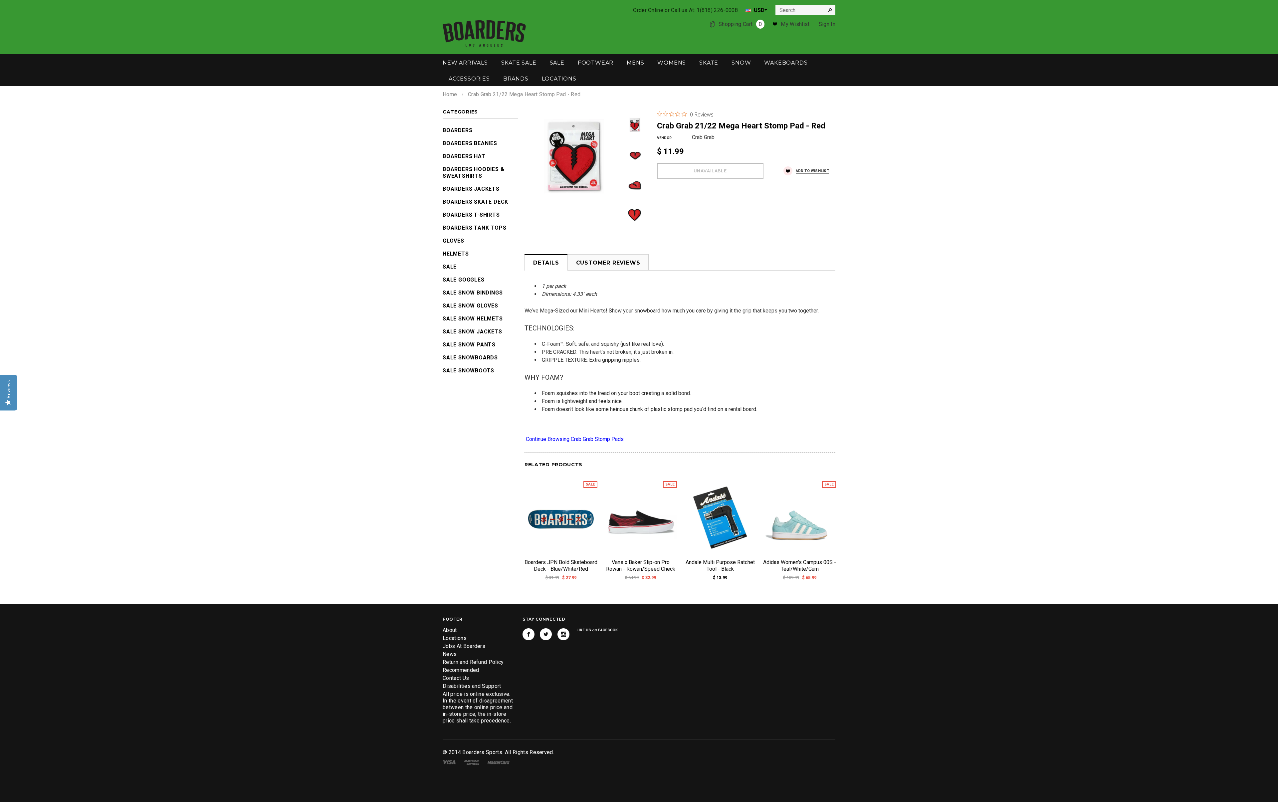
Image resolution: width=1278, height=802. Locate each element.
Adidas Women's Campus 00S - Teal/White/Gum (799, 565)
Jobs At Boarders (464, 646)
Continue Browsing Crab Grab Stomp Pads (574, 439)
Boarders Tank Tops (474, 228)
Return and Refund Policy (473, 662)
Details (546, 263)
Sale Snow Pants (469, 344)
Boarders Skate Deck (475, 202)
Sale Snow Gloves (470, 305)
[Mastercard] (499, 762)
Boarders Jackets (471, 189)
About (450, 630)
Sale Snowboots (468, 370)
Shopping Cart (740, 24)
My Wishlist (795, 24)
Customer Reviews (608, 263)
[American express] (471, 762)
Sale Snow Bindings (473, 293)
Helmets (456, 254)
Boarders (457, 130)
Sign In (827, 24)
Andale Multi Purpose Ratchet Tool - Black (720, 565)
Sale (450, 267)
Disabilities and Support (472, 686)
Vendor (664, 138)
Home (450, 94)
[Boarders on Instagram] (563, 634)
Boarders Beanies (470, 143)
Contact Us (456, 678)
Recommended (461, 670)
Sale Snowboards (470, 357)
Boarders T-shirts (471, 215)
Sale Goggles (464, 280)
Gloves (453, 241)
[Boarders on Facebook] (528, 634)
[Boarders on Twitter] (546, 634)
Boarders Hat (464, 156)
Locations (455, 638)
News (450, 654)
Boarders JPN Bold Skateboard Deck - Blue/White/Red (561, 565)
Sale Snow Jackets (472, 331)
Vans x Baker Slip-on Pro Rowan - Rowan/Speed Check (640, 565)
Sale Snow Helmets (473, 318)
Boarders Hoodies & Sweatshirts (473, 172)
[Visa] (449, 762)
